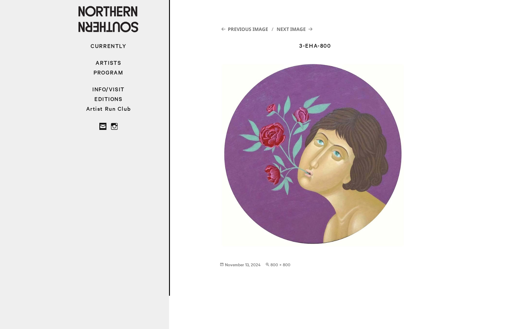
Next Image (291, 29)
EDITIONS (108, 98)
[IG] (114, 126)
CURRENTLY (108, 45)
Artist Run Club (108, 108)
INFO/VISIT (108, 89)
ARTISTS (108, 62)
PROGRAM (108, 72)
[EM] (102, 126)
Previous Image (248, 29)
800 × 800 (280, 264)
